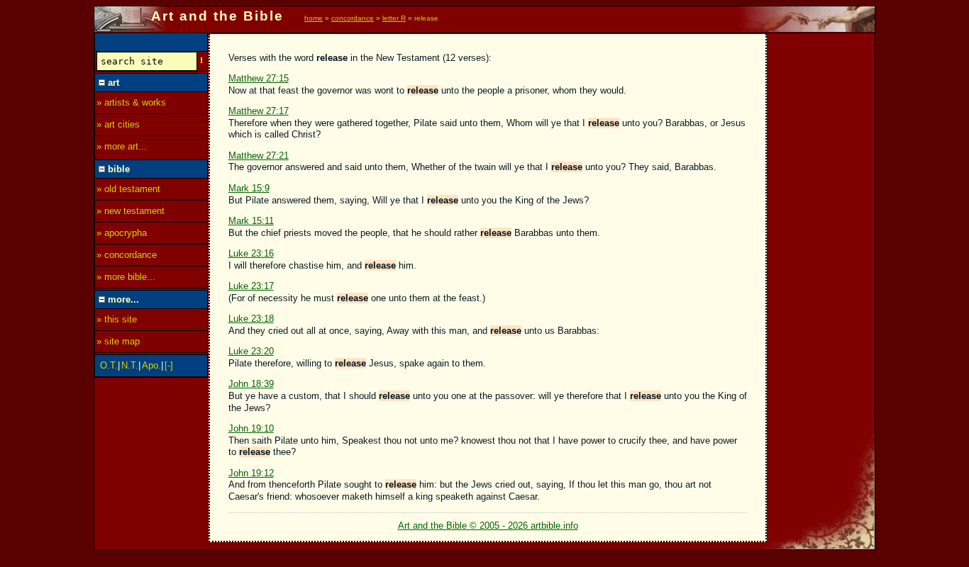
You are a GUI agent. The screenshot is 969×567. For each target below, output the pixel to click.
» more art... (121, 146)
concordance (352, 18)
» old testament (128, 189)
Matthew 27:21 (258, 155)
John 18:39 (251, 383)
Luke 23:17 (251, 286)
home (313, 18)
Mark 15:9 (249, 188)
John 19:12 (251, 473)
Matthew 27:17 (258, 111)
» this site (116, 319)
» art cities (118, 124)
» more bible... (125, 276)
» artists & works (131, 102)
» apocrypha (121, 233)
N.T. (129, 365)
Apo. (151, 365)
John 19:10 (251, 428)
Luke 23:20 (251, 351)
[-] (169, 365)
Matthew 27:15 (258, 78)
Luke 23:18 (251, 318)
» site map (118, 341)
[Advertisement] (821, 246)
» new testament (130, 211)
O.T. (109, 365)
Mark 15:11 (251, 220)
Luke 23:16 (251, 253)
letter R (394, 18)
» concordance (126, 254)
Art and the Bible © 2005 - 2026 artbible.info (488, 525)
